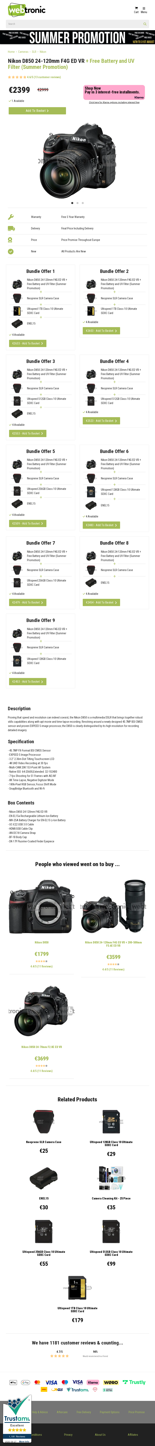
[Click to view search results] (145, 25)
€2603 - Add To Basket (100, 330)
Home (11, 51)
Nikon (43, 51)
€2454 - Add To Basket (100, 602)
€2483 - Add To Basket (100, 525)
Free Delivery (84, 1412)
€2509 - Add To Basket (26, 523)
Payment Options (109, 1412)
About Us (100, 1434)
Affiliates (133, 1434)
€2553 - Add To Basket (26, 433)
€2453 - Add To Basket (26, 681)
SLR (34, 51)
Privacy (68, 1434)
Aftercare (62, 1412)
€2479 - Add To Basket (26, 602)
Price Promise (137, 1412)
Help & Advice (40, 1412)
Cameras (23, 51)
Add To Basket (36, 111)
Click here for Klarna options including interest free (114, 102)
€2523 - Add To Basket (100, 420)
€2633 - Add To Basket (26, 343)
